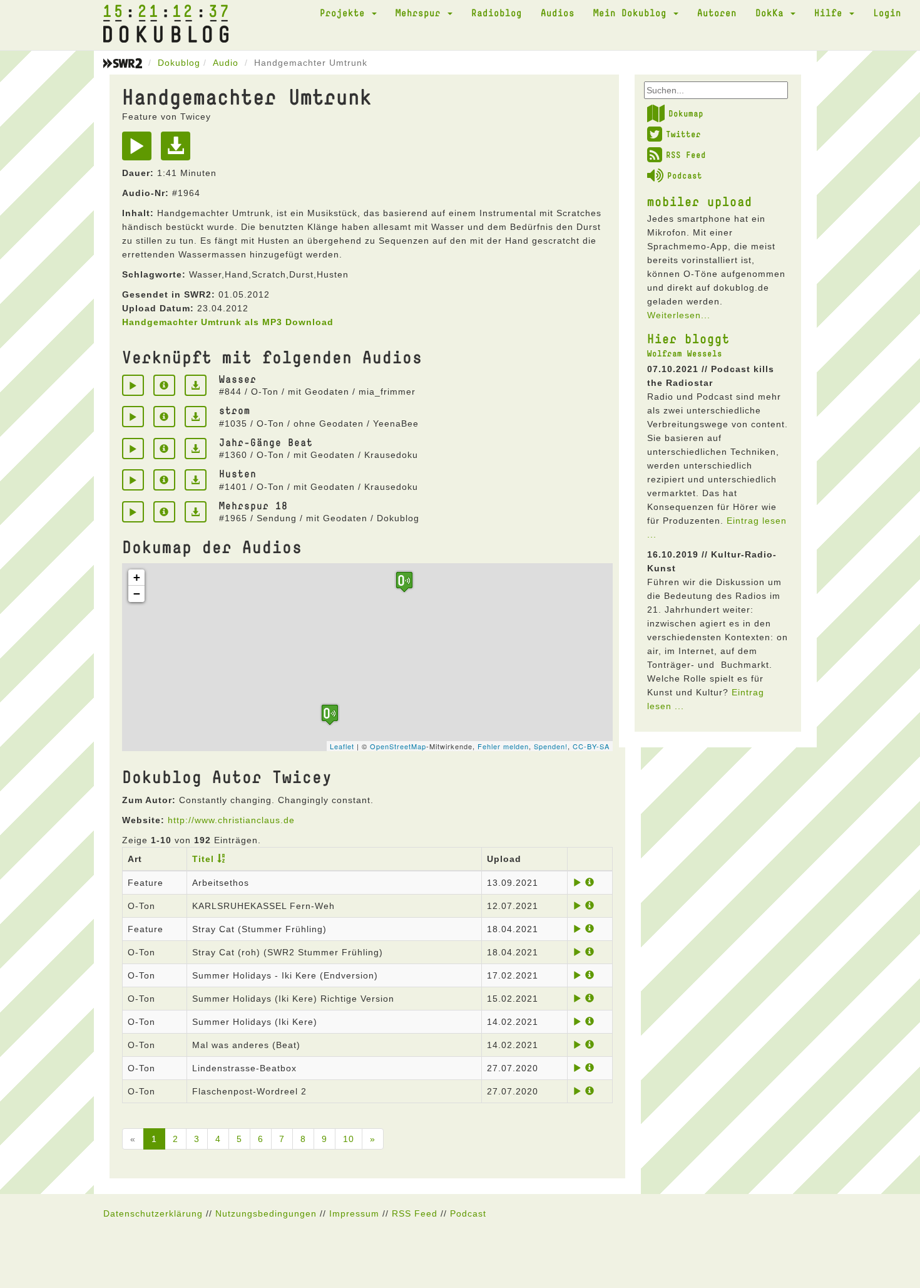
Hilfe (831, 12)
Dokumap (685, 113)
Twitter (683, 134)
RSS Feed (686, 155)
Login (887, 12)
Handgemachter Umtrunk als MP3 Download (228, 322)
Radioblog (496, 12)
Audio (225, 63)
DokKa (772, 12)
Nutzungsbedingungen (266, 1213)
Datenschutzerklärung (153, 1213)
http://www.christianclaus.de (231, 820)
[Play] (140, 150)
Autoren (717, 12)
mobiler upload (699, 201)
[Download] (179, 150)
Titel (203, 859)
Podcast (684, 175)
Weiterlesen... (678, 315)
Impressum (354, 1213)
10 (348, 1139)
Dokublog (179, 63)
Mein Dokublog (632, 12)
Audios (558, 12)
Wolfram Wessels (684, 353)
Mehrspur (421, 12)
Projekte (345, 12)
